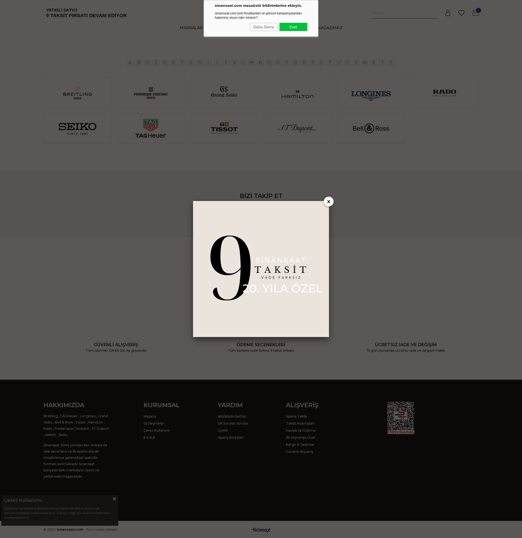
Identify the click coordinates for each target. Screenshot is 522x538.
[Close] (329, 201)
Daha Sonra (263, 27)
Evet (293, 27)
